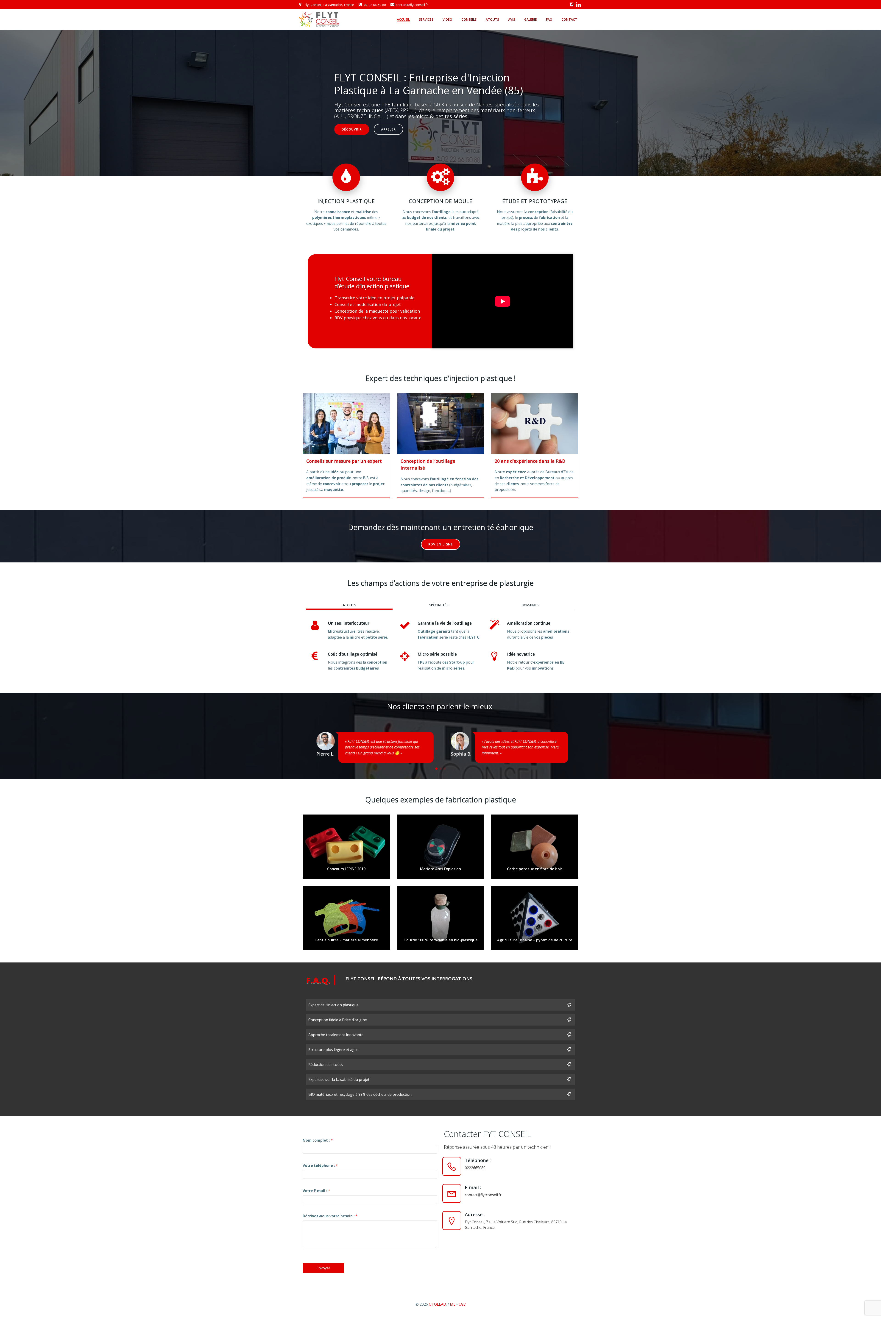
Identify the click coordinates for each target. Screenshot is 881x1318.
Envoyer (323, 1268)
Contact (569, 19)
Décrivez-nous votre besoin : (330, 1215)
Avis (511, 19)
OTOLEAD (437, 1304)
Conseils (469, 19)
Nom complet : (318, 1140)
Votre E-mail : (316, 1190)
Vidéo (447, 19)
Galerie (530, 19)
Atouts (492, 19)
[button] (436, 768)
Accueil (403, 19)
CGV (462, 1304)
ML (452, 1304)
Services (426, 19)
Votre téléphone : (320, 1165)
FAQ (549, 19)
